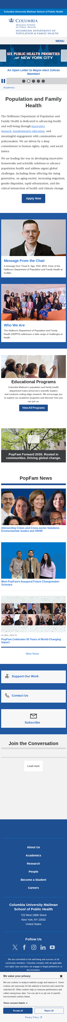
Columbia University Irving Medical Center (33, 4)
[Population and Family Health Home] (33, 26)
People (33, 871)
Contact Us (20, 695)
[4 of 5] (38, 81)
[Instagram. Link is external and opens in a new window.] (33, 947)
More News (33, 653)
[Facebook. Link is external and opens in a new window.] (24, 947)
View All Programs (33, 407)
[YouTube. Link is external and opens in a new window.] (52, 947)
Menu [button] (60, 41)
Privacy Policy (32, 1017)
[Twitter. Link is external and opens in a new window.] (15, 947)
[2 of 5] (28, 81)
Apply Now (33, 198)
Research (33, 863)
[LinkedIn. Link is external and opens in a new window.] (43, 947)
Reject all (49, 1010)
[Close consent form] (61, 976)
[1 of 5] (23, 81)
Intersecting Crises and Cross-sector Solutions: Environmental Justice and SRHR (30, 529)
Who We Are (33, 313)
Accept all (18, 1010)
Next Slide (64, 55)
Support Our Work (25, 676)
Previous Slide (3, 55)
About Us (33, 847)
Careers (33, 887)
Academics (9, 87)
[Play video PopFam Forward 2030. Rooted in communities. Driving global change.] (33, 439)
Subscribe (33, 723)
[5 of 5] (43, 81)
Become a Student (33, 879)
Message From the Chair (33, 248)
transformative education (29, 131)
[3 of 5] (33, 81)
